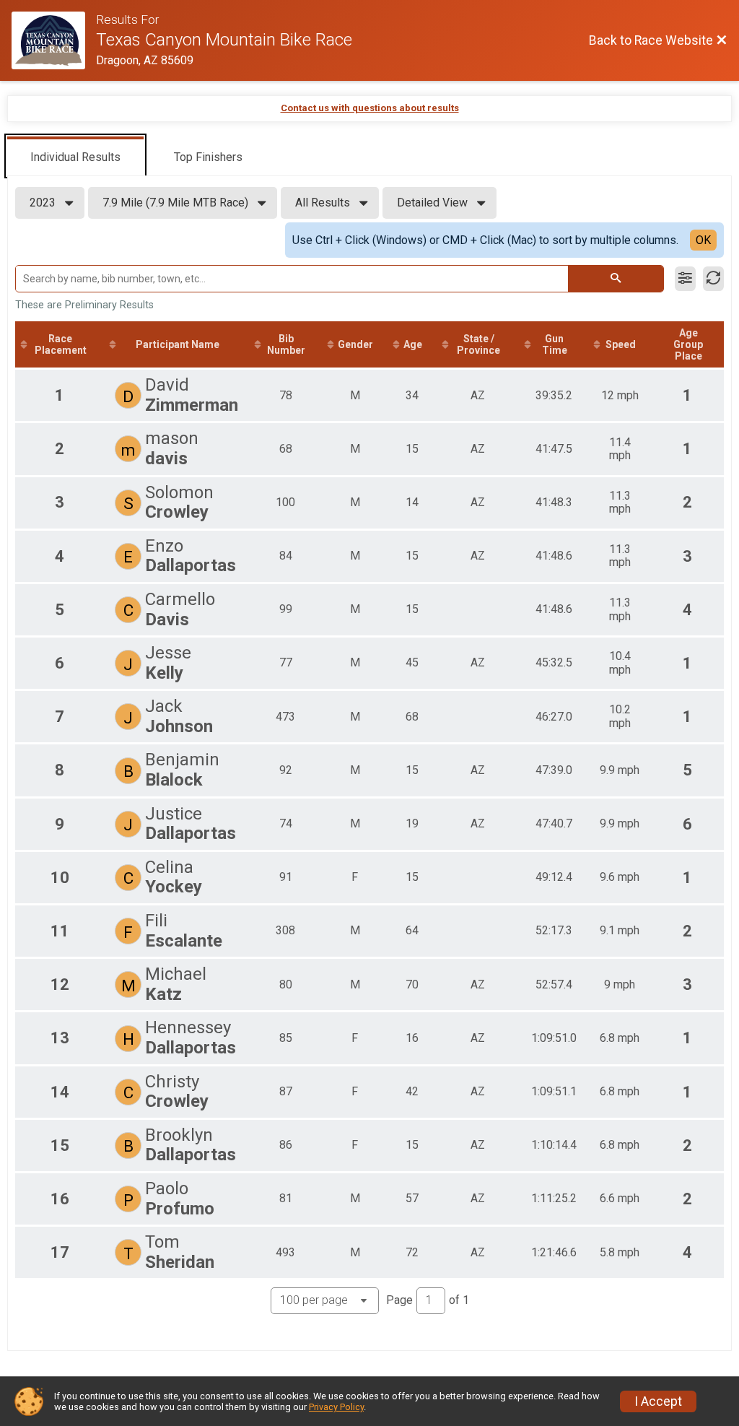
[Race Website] (54, 40)
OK (703, 240)
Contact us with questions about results (370, 108)
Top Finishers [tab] (208, 157)
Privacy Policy (336, 1406)
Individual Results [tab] (75, 157)
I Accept (658, 1401)
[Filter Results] (685, 278)
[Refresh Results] (713, 278)
